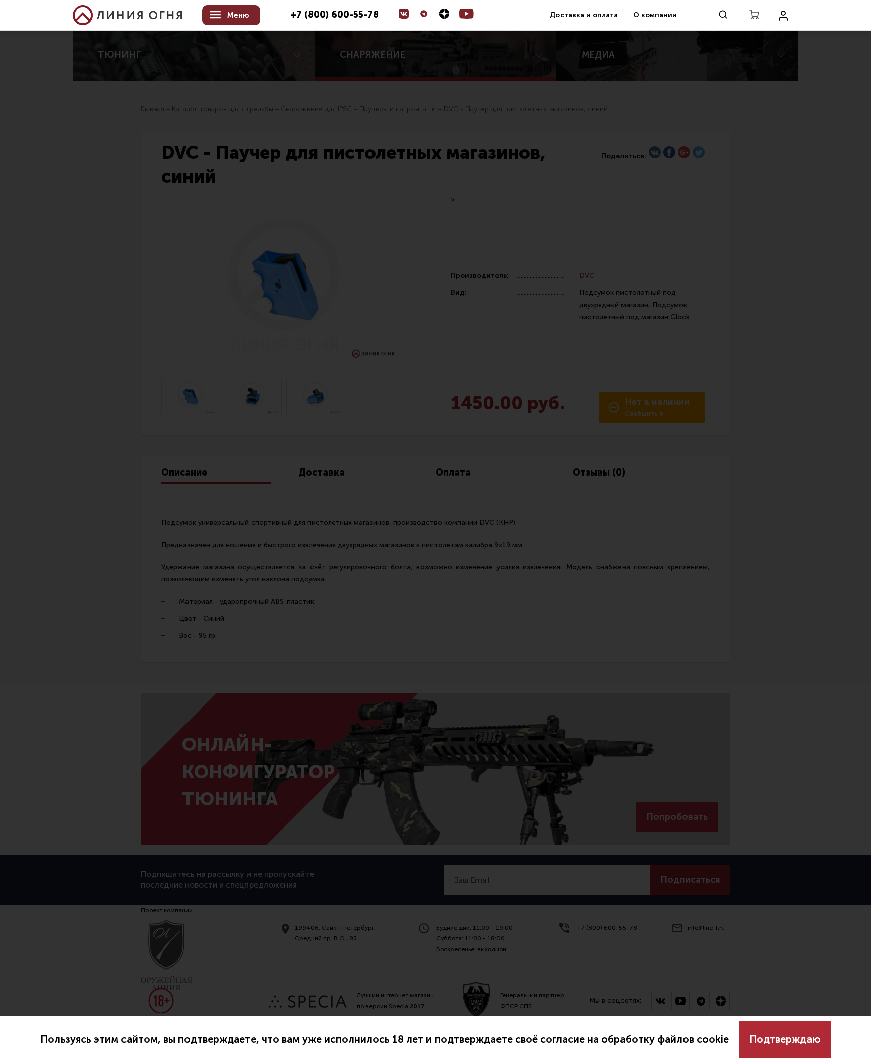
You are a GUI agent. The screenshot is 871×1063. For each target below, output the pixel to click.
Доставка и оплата (584, 15)
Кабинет (783, 15)
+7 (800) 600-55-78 (334, 15)
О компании (655, 15)
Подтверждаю (785, 1039)
